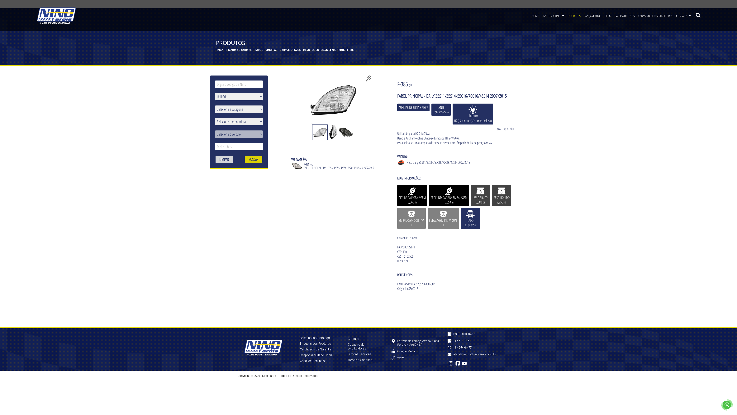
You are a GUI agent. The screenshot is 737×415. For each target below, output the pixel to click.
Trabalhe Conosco (360, 360)
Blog (608, 15)
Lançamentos (592, 15)
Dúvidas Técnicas (359, 354)
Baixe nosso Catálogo (315, 338)
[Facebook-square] (457, 363)
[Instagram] (451, 363)
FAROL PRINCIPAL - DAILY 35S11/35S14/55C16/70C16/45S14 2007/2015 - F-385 (304, 49)
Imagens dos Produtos (315, 343)
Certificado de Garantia (315, 349)
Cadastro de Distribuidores (655, 15)
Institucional (551, 15)
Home (535, 15)
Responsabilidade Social (316, 355)
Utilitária (246, 49)
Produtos (574, 15)
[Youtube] (464, 363)
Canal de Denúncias (313, 361)
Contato (681, 15)
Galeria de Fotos (625, 15)
